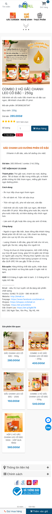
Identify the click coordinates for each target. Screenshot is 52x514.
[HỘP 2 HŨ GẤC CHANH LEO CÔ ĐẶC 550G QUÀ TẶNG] (13, 422)
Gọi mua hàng (14, 511)
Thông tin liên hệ (17, 467)
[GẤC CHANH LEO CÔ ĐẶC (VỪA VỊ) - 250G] (13, 382)
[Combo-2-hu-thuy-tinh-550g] (38, 382)
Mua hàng (41, 128)
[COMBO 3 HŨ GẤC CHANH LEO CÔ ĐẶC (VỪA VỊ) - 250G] (38, 341)
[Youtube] (29, 482)
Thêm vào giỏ (40, 511)
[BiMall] (26, 5)
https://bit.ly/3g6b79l (26, 307)
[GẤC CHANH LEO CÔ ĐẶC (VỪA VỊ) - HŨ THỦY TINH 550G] (13, 341)
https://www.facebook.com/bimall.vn (27, 299)
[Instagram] (35, 482)
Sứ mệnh (20, 507)
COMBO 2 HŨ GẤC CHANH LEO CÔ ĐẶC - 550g (38, 397)
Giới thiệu (32, 507)
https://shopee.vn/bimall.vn (22, 302)
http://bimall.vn (17, 296)
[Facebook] (16, 482)
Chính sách (14, 474)
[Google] (22, 482)
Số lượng (6, 128)
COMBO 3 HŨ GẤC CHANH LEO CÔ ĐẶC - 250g (38, 356)
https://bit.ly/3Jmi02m (21, 305)
